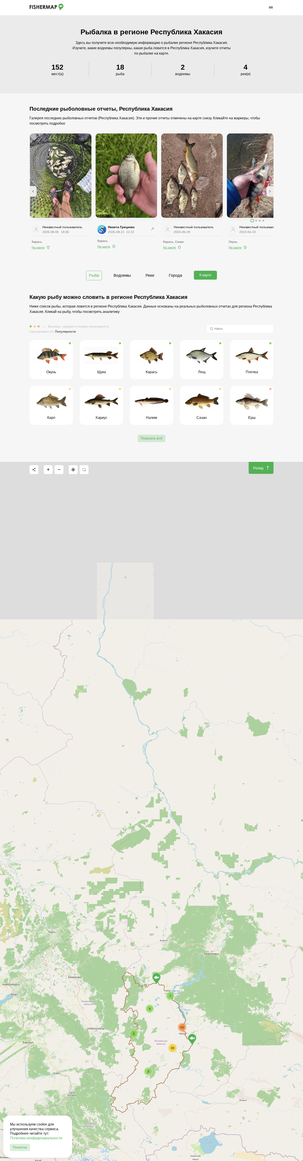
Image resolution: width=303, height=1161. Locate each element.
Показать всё (151, 438)
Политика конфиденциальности (36, 1138)
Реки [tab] (150, 275)
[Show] (156, 978)
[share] (33, 469)
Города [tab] (175, 275)
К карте (205, 275)
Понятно (20, 1147)
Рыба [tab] (94, 275)
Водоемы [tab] (122, 275)
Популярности (65, 331)
